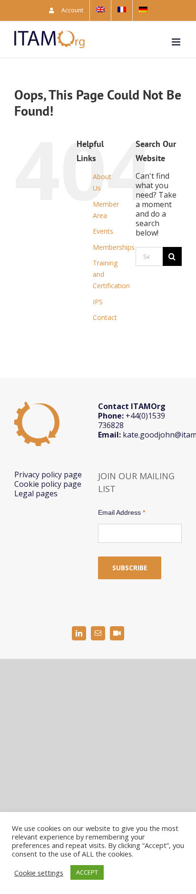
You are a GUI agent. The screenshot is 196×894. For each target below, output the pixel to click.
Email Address (121, 512)
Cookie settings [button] (38, 872)
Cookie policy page (47, 484)
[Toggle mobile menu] (177, 42)
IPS (98, 301)
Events (103, 231)
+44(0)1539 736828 (131, 420)
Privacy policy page (48, 474)
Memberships (114, 247)
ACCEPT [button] (87, 872)
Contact (105, 317)
